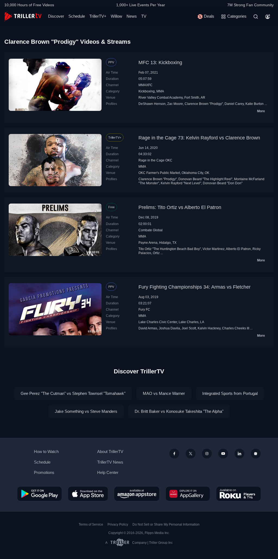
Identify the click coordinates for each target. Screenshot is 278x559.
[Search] (256, 17)
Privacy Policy (118, 524)
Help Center (107, 472)
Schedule (76, 16)
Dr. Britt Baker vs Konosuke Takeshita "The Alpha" (179, 411)
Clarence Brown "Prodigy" (204, 104)
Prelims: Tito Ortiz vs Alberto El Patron (179, 207)
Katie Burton (254, 104)
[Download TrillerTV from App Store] (88, 494)
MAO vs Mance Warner (164, 393)
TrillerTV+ (97, 16)
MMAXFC (145, 85)
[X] (190, 453)
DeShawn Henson (152, 104)
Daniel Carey (234, 104)
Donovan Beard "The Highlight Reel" (205, 179)
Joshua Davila (169, 328)
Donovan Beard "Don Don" (222, 183)
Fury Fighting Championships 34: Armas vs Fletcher (194, 287)
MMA (160, 91)
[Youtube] (223, 453)
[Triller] (256, 453)
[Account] (268, 17)
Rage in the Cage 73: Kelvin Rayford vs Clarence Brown (199, 137)
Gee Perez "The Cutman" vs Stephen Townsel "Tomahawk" (73, 393)
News (132, 16)
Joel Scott (189, 328)
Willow (116, 16)
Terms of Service (91, 524)
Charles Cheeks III (235, 328)
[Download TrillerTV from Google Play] (39, 494)
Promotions (44, 472)
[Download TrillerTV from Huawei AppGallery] (188, 494)
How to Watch (46, 451)
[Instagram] (207, 453)
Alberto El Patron (238, 249)
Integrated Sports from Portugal (230, 393)
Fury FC (144, 309)
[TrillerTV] (23, 16)
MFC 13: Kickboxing (160, 62)
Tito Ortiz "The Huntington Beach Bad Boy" (169, 249)
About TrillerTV (110, 451)
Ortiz (156, 253)
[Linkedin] (239, 453)
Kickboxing (146, 91)
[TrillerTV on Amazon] (136, 494)
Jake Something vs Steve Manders (86, 411)
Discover (56, 16)
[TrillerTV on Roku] (238, 494)
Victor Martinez (214, 249)
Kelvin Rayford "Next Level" (181, 183)
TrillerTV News (110, 462)
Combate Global (150, 230)
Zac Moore (175, 104)
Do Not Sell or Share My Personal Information (166, 524)
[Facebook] (174, 453)
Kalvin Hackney (209, 328)
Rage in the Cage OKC (155, 160)
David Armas (147, 328)
